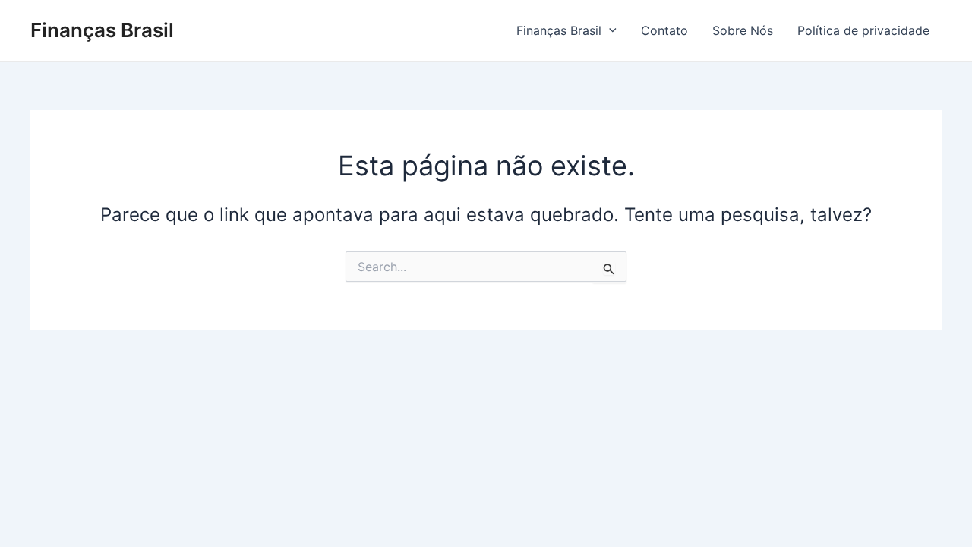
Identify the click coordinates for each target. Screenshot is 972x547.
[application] (609, 30)
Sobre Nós (742, 30)
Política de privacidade (863, 30)
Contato (664, 30)
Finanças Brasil (102, 30)
